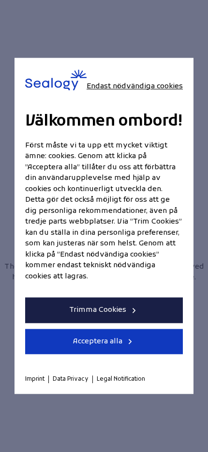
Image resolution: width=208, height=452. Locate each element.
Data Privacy (71, 380)
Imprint (35, 380)
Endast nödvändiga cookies (135, 86)
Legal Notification (121, 380)
